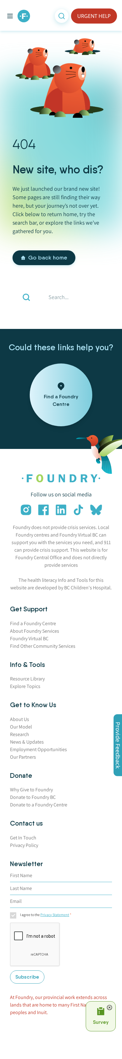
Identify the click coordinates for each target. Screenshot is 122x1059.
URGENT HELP (94, 16)
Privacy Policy (24, 845)
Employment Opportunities (38, 749)
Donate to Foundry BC (33, 797)
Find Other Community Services (42, 646)
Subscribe (27, 977)
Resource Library (27, 678)
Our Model (21, 726)
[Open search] (62, 16)
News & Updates (27, 742)
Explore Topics (25, 686)
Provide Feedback (118, 745)
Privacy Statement (54, 914)
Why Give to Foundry (31, 789)
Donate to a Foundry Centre (38, 804)
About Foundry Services (34, 631)
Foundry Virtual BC (29, 638)
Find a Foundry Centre (33, 623)
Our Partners (23, 757)
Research (19, 734)
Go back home (47, 257)
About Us (19, 719)
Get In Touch (23, 837)
